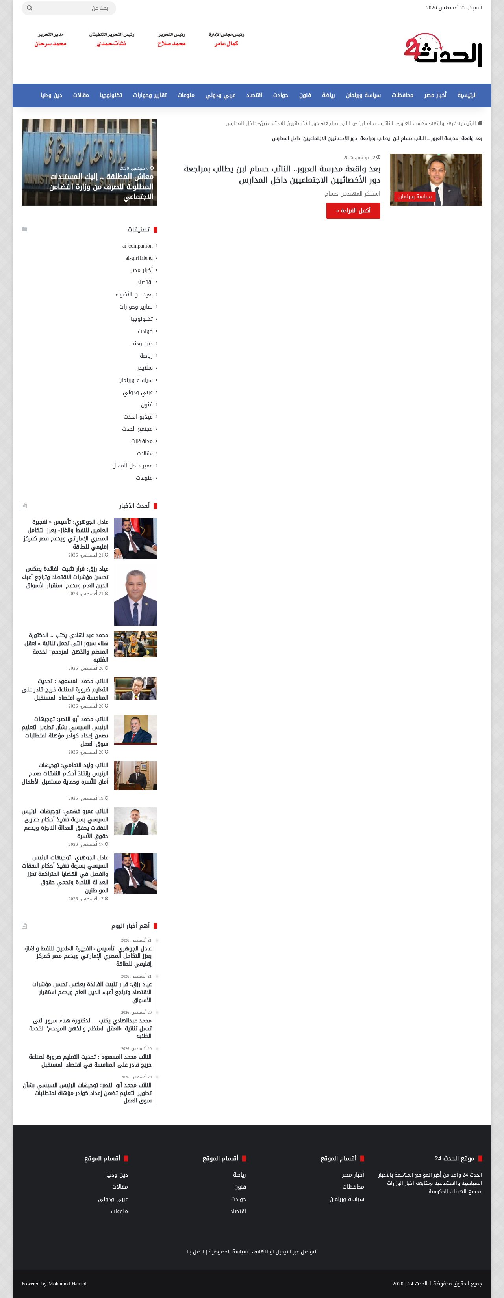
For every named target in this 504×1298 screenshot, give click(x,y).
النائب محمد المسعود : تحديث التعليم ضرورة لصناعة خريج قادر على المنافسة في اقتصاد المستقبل (65, 689)
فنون (305, 95)
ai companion (137, 246)
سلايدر (145, 368)
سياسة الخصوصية (228, 1252)
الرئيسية (467, 95)
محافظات (402, 95)
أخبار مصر (435, 95)
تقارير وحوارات (150, 95)
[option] (90, 162)
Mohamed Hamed (67, 1284)
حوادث (280, 95)
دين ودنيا (51, 95)
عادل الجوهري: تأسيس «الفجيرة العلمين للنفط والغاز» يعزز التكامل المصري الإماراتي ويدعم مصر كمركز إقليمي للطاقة (66, 534)
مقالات (81, 95)
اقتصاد (254, 95)
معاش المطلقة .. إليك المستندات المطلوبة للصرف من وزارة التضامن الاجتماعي (101, 186)
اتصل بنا (195, 1252)
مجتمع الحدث (137, 429)
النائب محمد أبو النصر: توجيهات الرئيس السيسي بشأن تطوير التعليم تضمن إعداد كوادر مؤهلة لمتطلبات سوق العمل (65, 731)
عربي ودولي (220, 95)
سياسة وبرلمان (363, 95)
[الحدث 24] (443, 50)
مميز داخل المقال (132, 466)
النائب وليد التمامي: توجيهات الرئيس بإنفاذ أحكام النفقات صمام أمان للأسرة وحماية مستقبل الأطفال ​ (65, 773)
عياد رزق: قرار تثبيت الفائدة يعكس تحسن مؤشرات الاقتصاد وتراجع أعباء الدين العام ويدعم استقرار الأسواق (65, 577)
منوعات (186, 95)
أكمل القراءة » (353, 210)
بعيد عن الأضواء (134, 295)
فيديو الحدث (138, 417)
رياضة (328, 95)
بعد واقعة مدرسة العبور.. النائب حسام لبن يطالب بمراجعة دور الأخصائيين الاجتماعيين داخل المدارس (282, 174)
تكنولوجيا (111, 95)
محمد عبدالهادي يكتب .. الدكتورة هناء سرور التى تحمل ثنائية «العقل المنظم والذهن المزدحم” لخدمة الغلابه (66, 647)
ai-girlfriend (139, 258)
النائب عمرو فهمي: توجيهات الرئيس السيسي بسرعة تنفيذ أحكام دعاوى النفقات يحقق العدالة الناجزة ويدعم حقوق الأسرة (65, 824)
